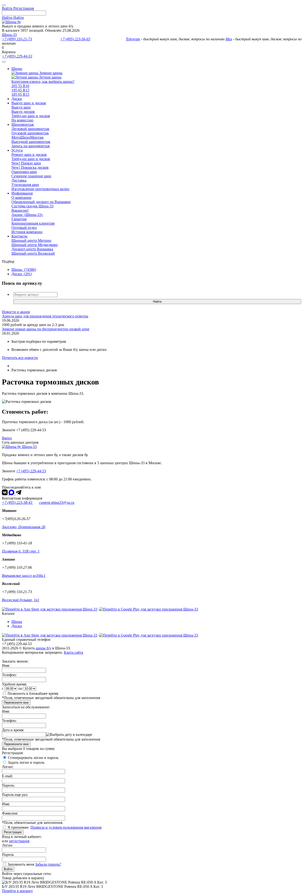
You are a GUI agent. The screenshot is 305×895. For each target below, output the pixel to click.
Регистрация (13, 832)
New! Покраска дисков (30, 167)
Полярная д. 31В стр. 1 (21, 551)
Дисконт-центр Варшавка (32, 249)
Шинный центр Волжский (33, 253)
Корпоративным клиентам (33, 223)
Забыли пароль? (48, 864)
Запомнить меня (21, 864)
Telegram (133, 39)
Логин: (7, 767)
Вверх (7, 438)
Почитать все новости (20, 358)
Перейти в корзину (17, 891)
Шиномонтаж (22, 124)
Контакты (19, 236)
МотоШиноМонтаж (27, 137)
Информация (22, 193)
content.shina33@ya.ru (56, 502)
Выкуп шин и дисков (28, 103)
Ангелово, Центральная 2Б (23, 527)
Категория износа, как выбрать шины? (42, 81)
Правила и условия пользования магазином (66, 827)
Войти (8, 869)
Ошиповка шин (24, 172)
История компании (26, 232)
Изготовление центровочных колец (40, 189)
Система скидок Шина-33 (32, 206)
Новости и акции (16, 312)
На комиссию (22, 120)
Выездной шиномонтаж (30, 142)
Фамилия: (10, 813)
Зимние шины (50, 73)
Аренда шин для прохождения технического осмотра (45, 316)
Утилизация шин (25, 185)
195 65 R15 (20, 90)
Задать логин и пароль (26, 762)
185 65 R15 (20, 94)
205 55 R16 (20, 86)
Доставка (18, 180)
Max (228, 39)
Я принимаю (19, 827)
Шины (16, 69)
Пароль (8, 855)
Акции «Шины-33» (27, 215)
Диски (16, 99)
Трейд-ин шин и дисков (30, 116)
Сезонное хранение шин (31, 176)
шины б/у (43, 648)
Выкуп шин (21, 107)
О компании (21, 197)
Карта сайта (73, 652)
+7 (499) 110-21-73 (17, 39)
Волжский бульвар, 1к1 (20, 600)
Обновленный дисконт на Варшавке (41, 202)
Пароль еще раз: (15, 795)
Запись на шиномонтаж (30, 146)
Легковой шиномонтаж (30, 129)
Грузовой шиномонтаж (30, 133)
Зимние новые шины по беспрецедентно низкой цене (45, 329)
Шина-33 (9, 35)
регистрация (19, 841)
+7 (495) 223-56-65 (75, 39)
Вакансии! (20, 210)
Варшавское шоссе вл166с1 (24, 576)
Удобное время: (14, 684)
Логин (7, 845)
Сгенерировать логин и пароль (33, 758)
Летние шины (49, 77)
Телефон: (9, 675)
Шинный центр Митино (31, 240)
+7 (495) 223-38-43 (17, 502)
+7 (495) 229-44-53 (17, 56)
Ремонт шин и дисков (29, 155)
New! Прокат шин (26, 163)
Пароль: (8, 785)
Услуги (17, 150)
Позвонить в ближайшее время (33, 693)
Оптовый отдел (24, 228)
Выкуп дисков (23, 112)
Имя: (6, 665)
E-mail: (7, 776)
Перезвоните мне (16, 702)
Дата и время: (13, 730)
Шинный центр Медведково (34, 245)
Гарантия (18, 219)
